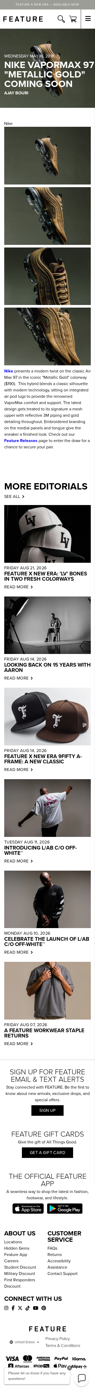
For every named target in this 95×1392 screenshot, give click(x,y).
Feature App (15, 1254)
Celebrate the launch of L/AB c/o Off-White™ (46, 942)
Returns (55, 1254)
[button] (81, 1378)
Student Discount (20, 1267)
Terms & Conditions (62, 1345)
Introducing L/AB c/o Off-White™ (40, 850)
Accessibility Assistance (59, 1264)
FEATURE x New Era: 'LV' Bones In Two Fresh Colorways (45, 576)
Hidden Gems (16, 1248)
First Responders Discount (19, 1283)
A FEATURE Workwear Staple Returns (44, 1033)
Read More (16, 587)
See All (12, 496)
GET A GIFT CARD (47, 1152)
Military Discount (19, 1273)
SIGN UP (47, 1110)
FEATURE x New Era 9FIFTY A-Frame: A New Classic (43, 759)
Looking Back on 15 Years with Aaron (47, 667)
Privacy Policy (57, 1338)
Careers (11, 1261)
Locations (13, 1242)
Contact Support (63, 1273)
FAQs (52, 1248)
